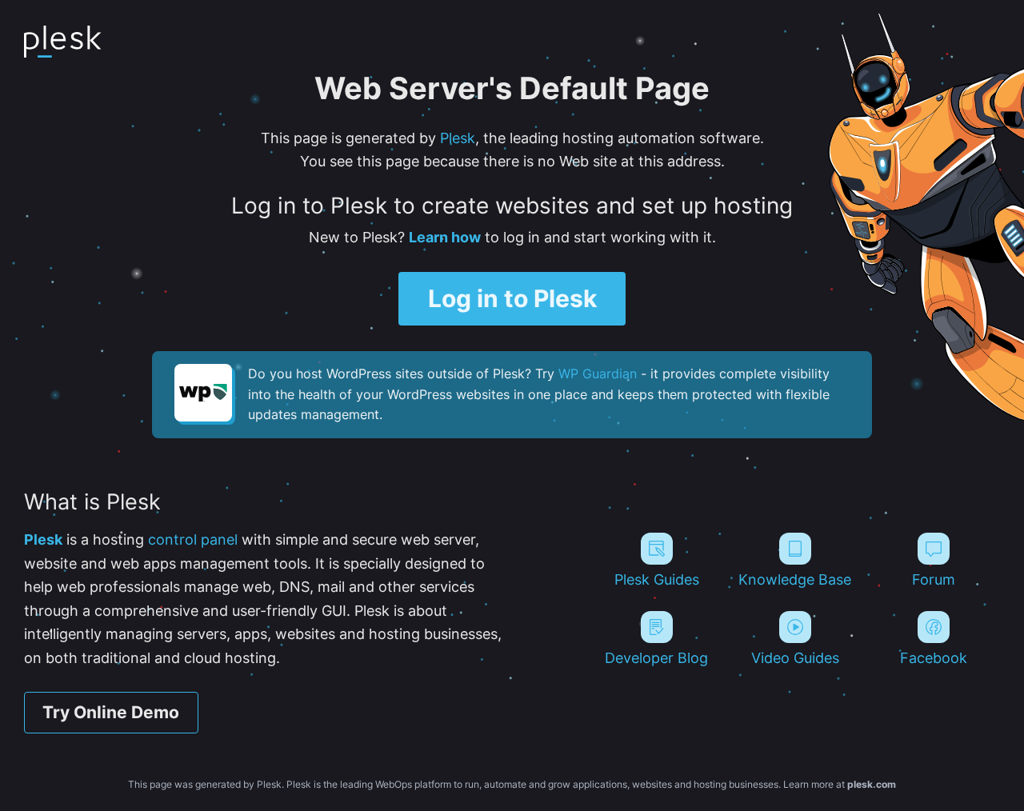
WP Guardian (597, 374)
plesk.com (871, 784)
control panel (193, 539)
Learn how (445, 237)
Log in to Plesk (512, 298)
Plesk (457, 137)
